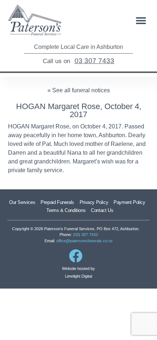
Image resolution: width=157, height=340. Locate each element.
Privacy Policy (94, 202)
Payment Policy (129, 202)
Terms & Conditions (65, 210)
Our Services (22, 202)
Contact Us (102, 210)
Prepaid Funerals (57, 202)
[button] (141, 20)
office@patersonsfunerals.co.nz (84, 241)
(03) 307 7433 (85, 234)
